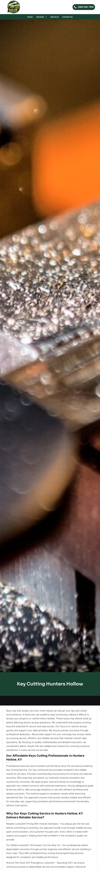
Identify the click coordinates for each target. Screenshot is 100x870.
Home (30, 17)
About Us (54, 17)
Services (40, 17)
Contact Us (67, 17)
